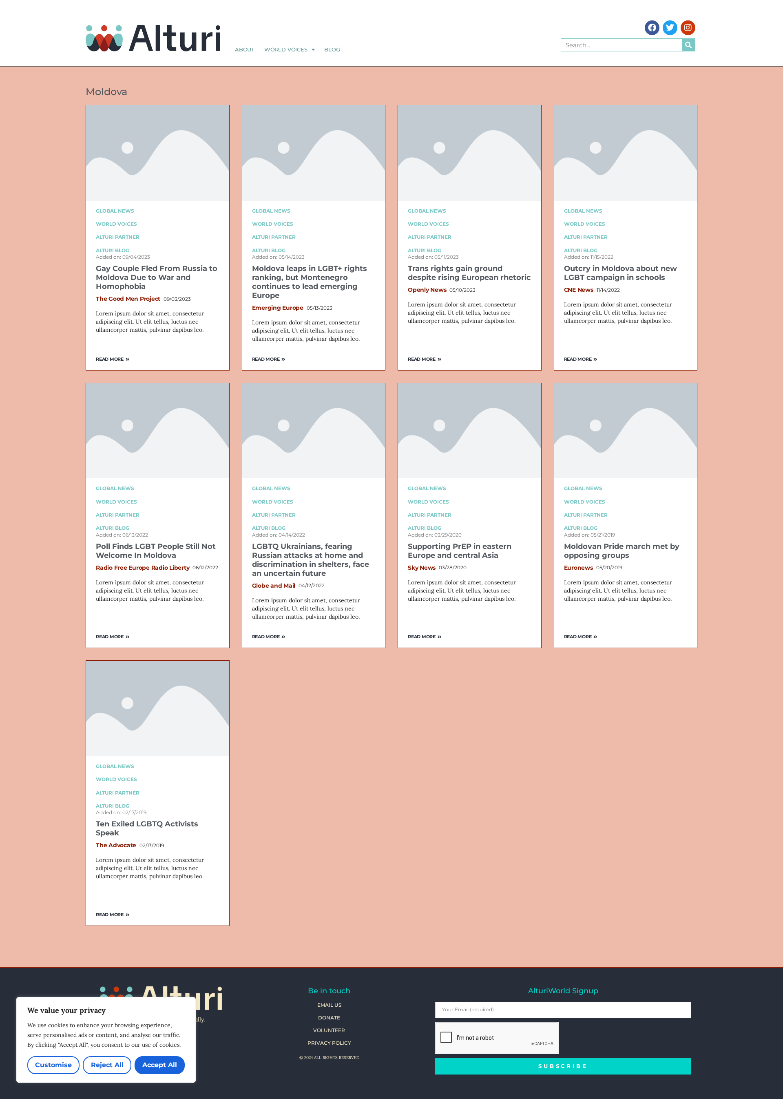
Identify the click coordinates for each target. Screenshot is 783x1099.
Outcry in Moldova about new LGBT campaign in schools (620, 273)
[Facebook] (652, 27)
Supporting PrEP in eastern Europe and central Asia (459, 551)
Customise (53, 1065)
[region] (106, 1040)
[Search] (688, 45)
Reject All (107, 1065)
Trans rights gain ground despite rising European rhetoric (469, 273)
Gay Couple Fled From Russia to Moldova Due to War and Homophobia (156, 277)
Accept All (159, 1065)
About (244, 49)
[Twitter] (670, 27)
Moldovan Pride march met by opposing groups (621, 551)
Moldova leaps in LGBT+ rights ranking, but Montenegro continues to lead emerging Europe (309, 282)
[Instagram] (688, 27)
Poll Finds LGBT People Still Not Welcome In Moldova (156, 551)
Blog (332, 49)
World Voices (285, 49)
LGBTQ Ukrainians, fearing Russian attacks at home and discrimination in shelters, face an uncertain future (310, 560)
